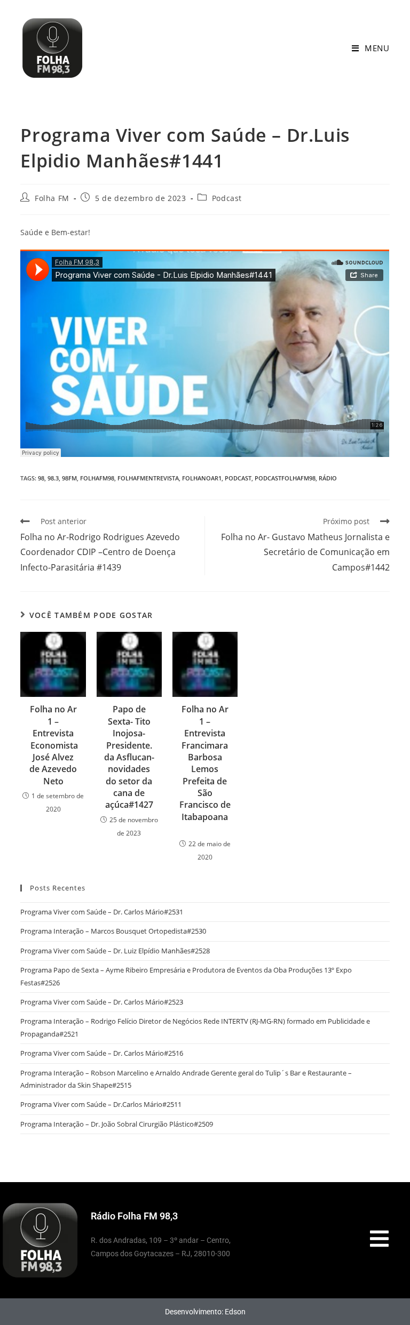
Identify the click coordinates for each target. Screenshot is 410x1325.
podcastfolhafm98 (285, 478)
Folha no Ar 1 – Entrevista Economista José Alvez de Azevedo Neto (53, 744)
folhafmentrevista (148, 478)
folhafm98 (97, 478)
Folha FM (52, 198)
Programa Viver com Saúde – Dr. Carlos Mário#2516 (101, 1053)
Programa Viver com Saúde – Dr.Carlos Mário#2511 (101, 1104)
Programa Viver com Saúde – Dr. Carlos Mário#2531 (101, 912)
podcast (238, 478)
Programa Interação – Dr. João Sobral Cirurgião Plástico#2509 (116, 1124)
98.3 (53, 478)
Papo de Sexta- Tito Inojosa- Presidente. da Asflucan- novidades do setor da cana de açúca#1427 (129, 756)
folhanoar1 (202, 478)
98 (41, 478)
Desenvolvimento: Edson (205, 1311)
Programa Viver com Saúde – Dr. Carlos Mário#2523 (101, 1002)
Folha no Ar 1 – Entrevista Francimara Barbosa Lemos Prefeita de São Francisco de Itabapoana (205, 768)
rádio (328, 478)
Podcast (227, 198)
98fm (69, 478)
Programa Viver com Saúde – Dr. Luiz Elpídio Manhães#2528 (115, 950)
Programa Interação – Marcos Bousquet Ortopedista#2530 (113, 931)
